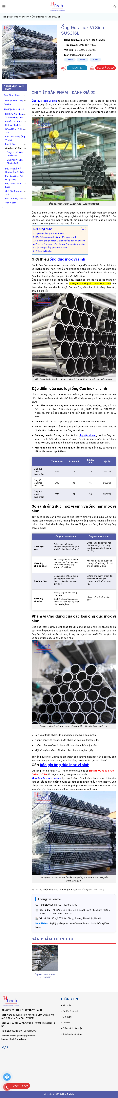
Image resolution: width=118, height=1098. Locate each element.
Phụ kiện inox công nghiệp (13, 102)
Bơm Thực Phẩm (12, 95)
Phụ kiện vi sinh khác (13, 185)
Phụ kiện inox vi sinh (14, 109)
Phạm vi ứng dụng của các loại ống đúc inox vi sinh (60, 244)
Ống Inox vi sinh (21, 16)
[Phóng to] (6, 76)
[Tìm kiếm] (115, 6)
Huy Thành (41, 923)
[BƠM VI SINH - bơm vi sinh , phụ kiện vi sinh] (57, 6)
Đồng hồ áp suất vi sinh (14, 131)
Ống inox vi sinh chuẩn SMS (15, 161)
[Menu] (4, 6)
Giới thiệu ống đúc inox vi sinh (49, 233)
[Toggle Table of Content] (82, 229)
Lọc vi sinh (10, 144)
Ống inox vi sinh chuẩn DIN (15, 154)
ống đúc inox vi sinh (67, 259)
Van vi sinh (10, 202)
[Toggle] (25, 95)
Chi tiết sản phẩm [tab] (50, 92)
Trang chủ (7, 16)
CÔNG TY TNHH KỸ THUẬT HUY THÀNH (21, 1010)
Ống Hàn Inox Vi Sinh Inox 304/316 (45, 976)
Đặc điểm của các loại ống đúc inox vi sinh (55, 237)
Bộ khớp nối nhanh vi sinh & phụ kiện (14, 116)
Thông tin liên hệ (44, 251)
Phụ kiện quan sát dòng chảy (14, 178)
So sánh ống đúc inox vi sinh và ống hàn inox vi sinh (60, 240)
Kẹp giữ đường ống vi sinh (15, 138)
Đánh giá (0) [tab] (84, 92)
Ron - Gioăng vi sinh (15, 198)
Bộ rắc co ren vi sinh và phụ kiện (13, 123)
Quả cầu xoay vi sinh (13, 193)
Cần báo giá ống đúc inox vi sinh (51, 247)
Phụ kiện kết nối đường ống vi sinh (14, 170)
